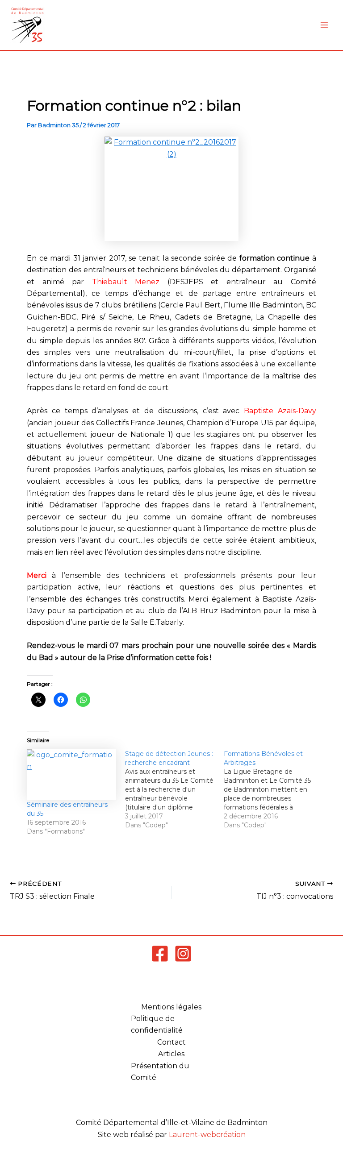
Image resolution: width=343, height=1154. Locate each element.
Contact (171, 1042)
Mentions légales (171, 1007)
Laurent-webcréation (207, 1134)
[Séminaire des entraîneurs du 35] (71, 775)
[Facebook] (160, 954)
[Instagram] (183, 954)
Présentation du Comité (160, 1072)
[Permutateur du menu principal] (324, 25)
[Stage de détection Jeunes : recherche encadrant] (174, 789)
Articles (171, 1054)
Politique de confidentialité (157, 1024)
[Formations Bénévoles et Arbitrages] (273, 789)
